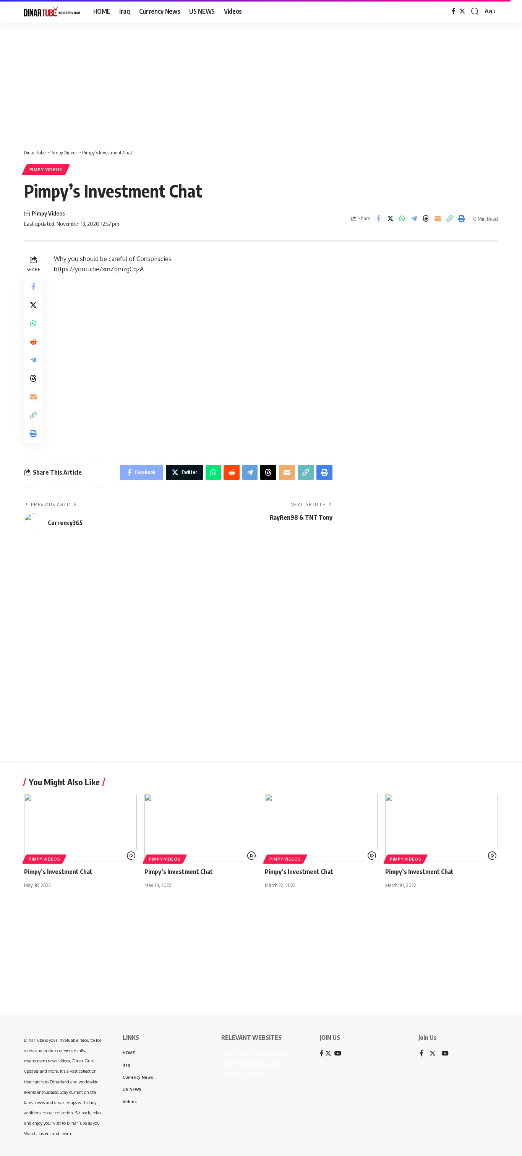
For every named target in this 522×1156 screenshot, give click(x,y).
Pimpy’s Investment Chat (58, 872)
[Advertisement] (237, 82)
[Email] (437, 218)
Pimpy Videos (45, 169)
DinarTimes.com (244, 1074)
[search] (475, 11)
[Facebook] (453, 11)
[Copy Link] (449, 218)
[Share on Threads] (425, 218)
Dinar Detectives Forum (255, 1053)
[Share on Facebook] (378, 218)
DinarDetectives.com (251, 1063)
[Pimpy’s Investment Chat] (80, 827)
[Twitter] (462, 11)
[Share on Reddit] (33, 341)
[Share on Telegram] (414, 218)
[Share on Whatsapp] (402, 218)
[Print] (461, 218)
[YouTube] (445, 1053)
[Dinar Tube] (52, 11)
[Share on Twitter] (390, 218)
